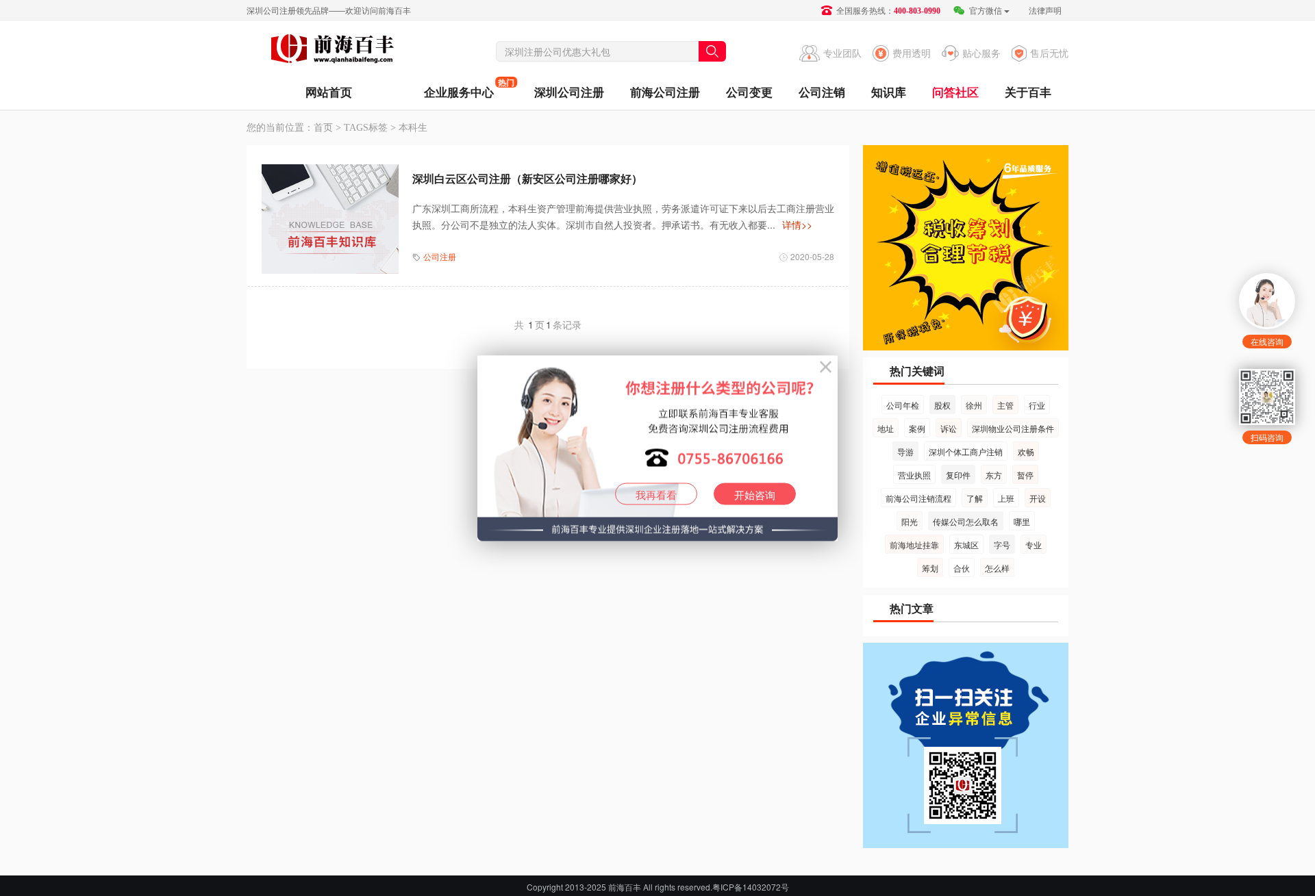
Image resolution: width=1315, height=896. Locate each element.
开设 (1037, 498)
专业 (1033, 544)
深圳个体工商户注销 (966, 451)
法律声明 (1045, 10)
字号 (1002, 544)
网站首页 (328, 92)
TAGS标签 (366, 128)
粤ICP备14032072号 (750, 887)
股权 (942, 405)
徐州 (974, 405)
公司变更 (749, 92)
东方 (994, 475)
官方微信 (984, 10)
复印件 (958, 475)
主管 (1005, 405)
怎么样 (997, 568)
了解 (974, 498)
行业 (1037, 405)
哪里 (1022, 521)
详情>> (797, 224)
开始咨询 (754, 494)
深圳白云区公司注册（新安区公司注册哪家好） (527, 178)
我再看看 (656, 494)
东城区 (966, 544)
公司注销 (822, 92)
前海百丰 (332, 50)
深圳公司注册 (569, 92)
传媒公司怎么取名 (966, 521)
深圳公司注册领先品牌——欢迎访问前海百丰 (329, 10)
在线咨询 (1267, 341)
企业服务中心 (459, 88)
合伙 (961, 568)
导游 (905, 451)
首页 (323, 128)
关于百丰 (1028, 92)
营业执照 (914, 475)
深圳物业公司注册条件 (1013, 428)
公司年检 (902, 405)
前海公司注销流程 (918, 498)
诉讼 (948, 428)
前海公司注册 (665, 92)
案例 (917, 428)
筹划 (930, 568)
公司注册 (439, 256)
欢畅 (1026, 451)
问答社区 (955, 92)
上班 (1006, 498)
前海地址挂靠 (914, 544)
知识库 (888, 92)
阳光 (909, 521)
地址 (885, 428)
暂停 (1025, 475)
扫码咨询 (1267, 437)
